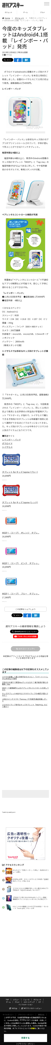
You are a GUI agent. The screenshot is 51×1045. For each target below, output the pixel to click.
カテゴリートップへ (26, 648)
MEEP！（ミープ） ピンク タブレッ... (20, 563)
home (7, 18)
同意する (25, 1038)
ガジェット (19, 18)
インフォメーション (25, 1004)
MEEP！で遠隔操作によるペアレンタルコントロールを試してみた (25, 689)
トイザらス (7, 447)
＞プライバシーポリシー (25, 1044)
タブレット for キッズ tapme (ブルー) (20, 471)
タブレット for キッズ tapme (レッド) (20, 502)
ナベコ (9, 54)
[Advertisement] (25, 731)
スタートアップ (42, 12)
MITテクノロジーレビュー (33, 1008)
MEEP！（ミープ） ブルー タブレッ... (20, 593)
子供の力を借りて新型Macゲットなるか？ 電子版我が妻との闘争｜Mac (25, 683)
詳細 (33, 1028)
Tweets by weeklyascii (8, 812)
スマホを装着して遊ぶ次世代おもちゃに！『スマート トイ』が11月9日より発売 (25, 678)
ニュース (26, 999)
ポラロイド (7, 443)
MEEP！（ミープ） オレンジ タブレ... (20, 532)
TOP (7, 999)
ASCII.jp (14, 1008)
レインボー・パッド (11, 439)
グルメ (25, 12)
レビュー (16, 999)
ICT (40, 1002)
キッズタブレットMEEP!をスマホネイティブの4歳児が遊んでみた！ (25, 694)
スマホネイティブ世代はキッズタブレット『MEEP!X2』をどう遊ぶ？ (24, 705)
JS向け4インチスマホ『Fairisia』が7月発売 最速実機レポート (24, 700)
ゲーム (8, 12)
